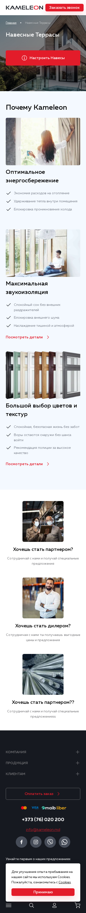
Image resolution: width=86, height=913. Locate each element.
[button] (64, 7)
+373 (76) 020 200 (43, 819)
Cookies (65, 882)
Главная (11, 22)
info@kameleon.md (43, 830)
